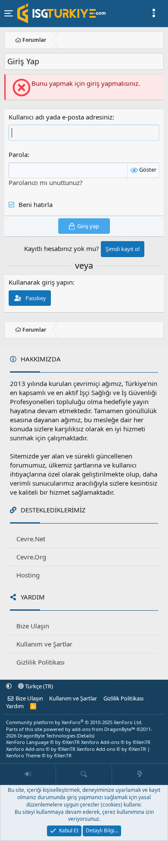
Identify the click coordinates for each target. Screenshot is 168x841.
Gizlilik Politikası (40, 662)
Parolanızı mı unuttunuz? (46, 182)
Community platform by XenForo (74, 722)
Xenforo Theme (39, 755)
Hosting (28, 575)
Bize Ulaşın (32, 625)
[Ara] (84, 774)
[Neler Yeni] (140, 774)
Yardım (15, 706)
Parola (18, 154)
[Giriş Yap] (28, 774)
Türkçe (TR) (38, 686)
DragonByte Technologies (46, 735)
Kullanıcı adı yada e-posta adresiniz (60, 117)
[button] (8, 686)
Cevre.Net (30, 538)
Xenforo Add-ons (115, 742)
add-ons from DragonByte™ (103, 729)
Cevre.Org (31, 556)
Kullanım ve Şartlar (44, 644)
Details (85, 735)
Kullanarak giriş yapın (41, 282)
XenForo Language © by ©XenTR (43, 742)
